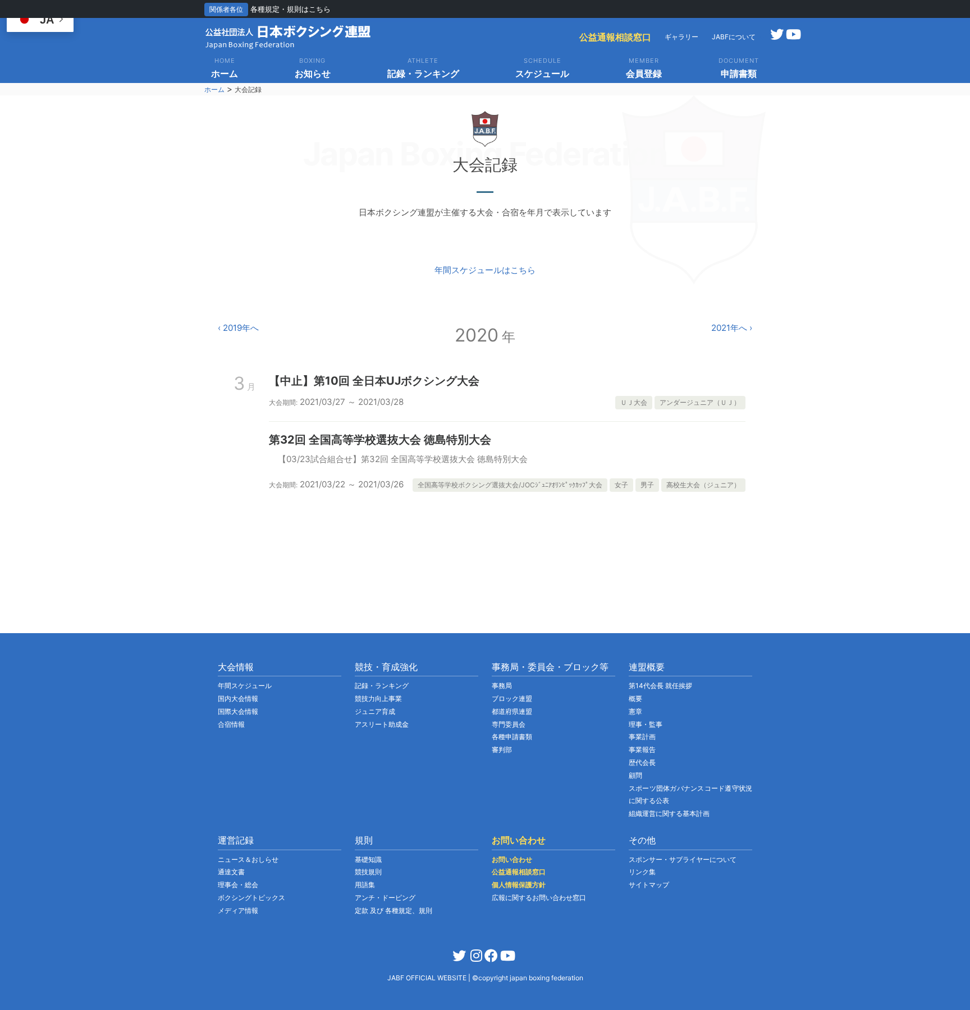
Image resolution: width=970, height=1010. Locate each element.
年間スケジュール (245, 685)
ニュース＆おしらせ (248, 859)
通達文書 (231, 872)
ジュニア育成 (375, 711)
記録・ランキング (382, 685)
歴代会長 (642, 762)
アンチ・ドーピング (385, 897)
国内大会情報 (238, 698)
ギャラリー (681, 37)
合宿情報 (231, 724)
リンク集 (642, 872)
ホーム (214, 89)
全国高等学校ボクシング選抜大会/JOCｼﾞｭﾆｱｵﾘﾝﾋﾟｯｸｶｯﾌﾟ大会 (510, 485)
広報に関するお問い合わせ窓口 (539, 897)
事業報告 (642, 749)
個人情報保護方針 (519, 884)
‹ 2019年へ (238, 327)
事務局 (502, 685)
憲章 (635, 711)
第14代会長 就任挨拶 (660, 685)
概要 (635, 698)
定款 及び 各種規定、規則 (393, 910)
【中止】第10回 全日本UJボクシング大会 (374, 381)
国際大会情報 (238, 711)
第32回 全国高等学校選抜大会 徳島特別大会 (380, 439)
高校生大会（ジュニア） (703, 485)
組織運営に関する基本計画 (669, 813)
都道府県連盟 (512, 711)
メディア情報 (238, 910)
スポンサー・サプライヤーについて (682, 859)
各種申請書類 (512, 736)
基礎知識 (368, 859)
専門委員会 (508, 724)
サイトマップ (649, 884)
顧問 (635, 775)
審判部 (502, 749)
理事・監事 (645, 724)
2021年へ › (731, 327)
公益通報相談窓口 (615, 37)
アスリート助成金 (382, 724)
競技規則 (368, 872)
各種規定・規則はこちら (290, 8)
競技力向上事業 (378, 698)
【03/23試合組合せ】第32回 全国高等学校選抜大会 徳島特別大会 (403, 459)
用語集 (365, 884)
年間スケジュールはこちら (485, 270)
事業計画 (642, 736)
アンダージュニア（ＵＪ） (700, 402)
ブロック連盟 (512, 698)
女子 (621, 485)
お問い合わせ (512, 859)
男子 (647, 485)
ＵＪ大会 (633, 402)
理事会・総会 (238, 884)
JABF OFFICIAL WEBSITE (427, 978)
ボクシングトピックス (251, 897)
